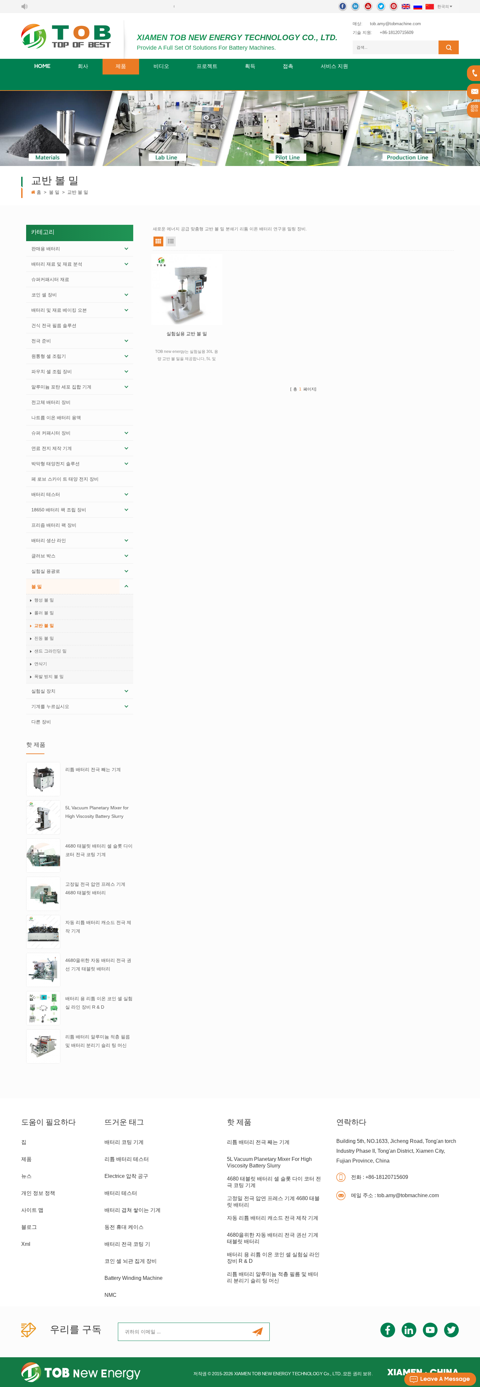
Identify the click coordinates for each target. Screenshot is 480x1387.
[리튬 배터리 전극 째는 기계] (43, 779)
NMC (110, 1295)
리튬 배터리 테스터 (126, 1159)
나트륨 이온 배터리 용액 (56, 417)
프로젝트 (207, 66)
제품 (121, 66)
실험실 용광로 (45, 571)
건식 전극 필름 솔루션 (53, 325)
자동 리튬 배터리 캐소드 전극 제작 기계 (98, 926)
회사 (83, 66)
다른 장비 (41, 721)
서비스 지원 (334, 66)
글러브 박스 (43, 555)
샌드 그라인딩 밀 (50, 651)
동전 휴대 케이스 (124, 1227)
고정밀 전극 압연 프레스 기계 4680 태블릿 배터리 (95, 888)
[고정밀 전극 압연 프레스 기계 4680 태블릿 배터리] (43, 893)
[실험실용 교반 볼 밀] (186, 289)
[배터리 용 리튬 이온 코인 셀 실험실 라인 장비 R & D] (43, 1007)
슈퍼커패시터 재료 (50, 279)
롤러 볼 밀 (44, 612)
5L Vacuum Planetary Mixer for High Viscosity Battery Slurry (97, 812)
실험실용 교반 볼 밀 (187, 334)
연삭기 (40, 663)
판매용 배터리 (45, 248)
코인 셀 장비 (44, 294)
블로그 (29, 1227)
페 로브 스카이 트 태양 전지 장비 (65, 479)
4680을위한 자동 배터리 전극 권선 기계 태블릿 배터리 (98, 964)
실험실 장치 (43, 691)
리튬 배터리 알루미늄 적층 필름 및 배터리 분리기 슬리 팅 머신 (97, 1041)
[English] (406, 6)
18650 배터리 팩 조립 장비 (58, 509)
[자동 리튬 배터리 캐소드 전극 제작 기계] (43, 931)
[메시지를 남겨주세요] (440, 1379)
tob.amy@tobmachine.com (395, 23)
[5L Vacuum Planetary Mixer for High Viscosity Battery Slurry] (43, 816)
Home (42, 66)
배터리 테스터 (45, 494)
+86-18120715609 (396, 32)
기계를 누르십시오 (50, 706)
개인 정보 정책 (38, 1193)
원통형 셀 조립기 (48, 356)
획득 (250, 66)
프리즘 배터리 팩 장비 (53, 525)
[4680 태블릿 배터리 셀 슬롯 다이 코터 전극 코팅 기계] (43, 855)
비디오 (161, 66)
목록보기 (171, 241)
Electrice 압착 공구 (126, 1176)
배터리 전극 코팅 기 (127, 1244)
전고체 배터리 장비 (51, 402)
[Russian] (417, 6)
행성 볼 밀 (44, 600)
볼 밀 (54, 192)
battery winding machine (133, 1278)
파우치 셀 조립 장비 (51, 371)
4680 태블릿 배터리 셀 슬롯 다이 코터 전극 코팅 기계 (99, 850)
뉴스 (26, 1176)
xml (25, 1244)
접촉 (288, 66)
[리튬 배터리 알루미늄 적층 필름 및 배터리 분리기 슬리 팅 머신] (43, 1046)
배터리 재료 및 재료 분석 (56, 264)
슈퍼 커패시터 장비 (51, 433)
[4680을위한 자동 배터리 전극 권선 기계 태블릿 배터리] (43, 969)
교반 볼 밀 (77, 192)
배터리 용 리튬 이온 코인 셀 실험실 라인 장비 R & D (99, 1003)
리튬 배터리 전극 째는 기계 (93, 769)
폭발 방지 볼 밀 (49, 676)
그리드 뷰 (158, 241)
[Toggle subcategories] (126, 248)
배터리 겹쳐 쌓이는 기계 (132, 1210)
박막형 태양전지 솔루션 (55, 463)
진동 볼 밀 (44, 638)
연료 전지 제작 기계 (51, 448)
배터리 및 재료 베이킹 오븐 (59, 310)
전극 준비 (41, 340)
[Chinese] (429, 6)
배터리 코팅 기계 (124, 1142)
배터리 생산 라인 (48, 540)
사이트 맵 (32, 1210)
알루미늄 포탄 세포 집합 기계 (61, 386)
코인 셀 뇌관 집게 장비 (130, 1261)
